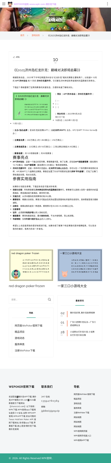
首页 (22, 35)
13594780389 (50, 400)
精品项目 (20, 331)
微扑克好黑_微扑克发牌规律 (82, 312)
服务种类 (20, 344)
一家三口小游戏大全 (72, 286)
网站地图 (77, 417)
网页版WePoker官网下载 (28, 325)
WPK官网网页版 (80, 431)
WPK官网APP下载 (81, 440)
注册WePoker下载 (25, 350)
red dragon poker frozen (27, 286)
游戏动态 (36, 35)
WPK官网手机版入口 (82, 435)
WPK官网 (46, 458)
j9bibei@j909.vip (50, 410)
